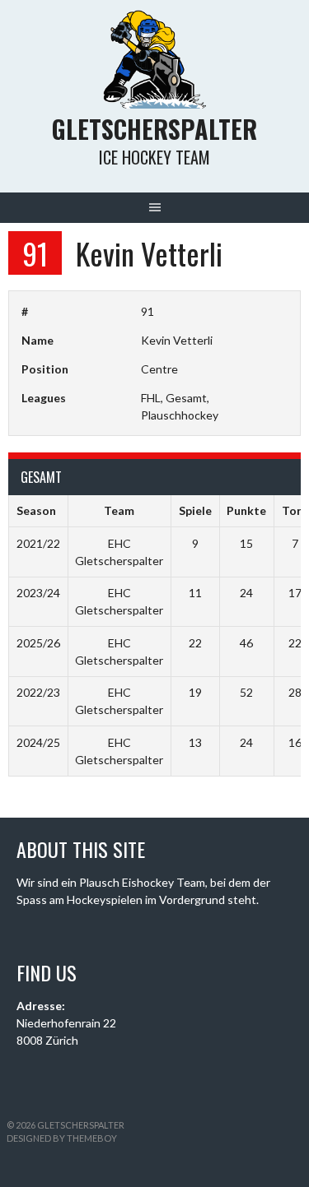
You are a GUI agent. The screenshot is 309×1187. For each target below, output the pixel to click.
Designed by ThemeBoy (62, 1138)
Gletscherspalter (154, 128)
